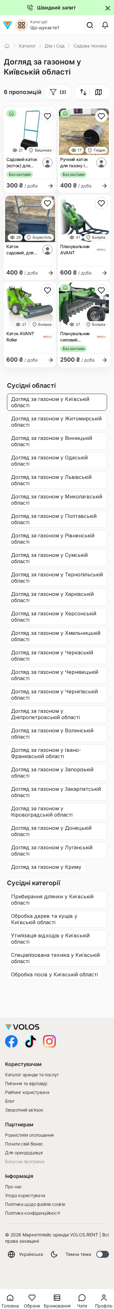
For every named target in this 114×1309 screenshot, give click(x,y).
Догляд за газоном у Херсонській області (53, 616)
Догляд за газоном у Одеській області (49, 460)
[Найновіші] (81, 92)
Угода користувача (25, 1195)
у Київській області (52, 899)
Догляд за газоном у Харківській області (52, 597)
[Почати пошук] (90, 25)
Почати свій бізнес (24, 1143)
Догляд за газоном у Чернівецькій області (54, 675)
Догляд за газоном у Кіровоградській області (42, 811)
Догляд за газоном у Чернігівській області (54, 694)
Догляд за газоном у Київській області (50, 402)
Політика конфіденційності (32, 1213)
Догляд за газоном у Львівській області (51, 480)
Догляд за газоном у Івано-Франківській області (46, 753)
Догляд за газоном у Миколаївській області (56, 499)
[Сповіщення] (105, 25)
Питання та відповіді (26, 1083)
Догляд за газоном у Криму (46, 867)
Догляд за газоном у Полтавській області (54, 519)
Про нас (13, 1186)
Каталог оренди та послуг (32, 1074)
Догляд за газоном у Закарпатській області (56, 792)
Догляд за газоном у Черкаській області (52, 655)
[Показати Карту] (98, 92)
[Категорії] (21, 25)
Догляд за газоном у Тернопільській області (57, 577)
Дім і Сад (55, 45)
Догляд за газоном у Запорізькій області (52, 772)
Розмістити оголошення (29, 1135)
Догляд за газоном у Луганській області (51, 850)
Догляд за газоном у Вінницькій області (51, 441)
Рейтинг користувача (27, 1092)
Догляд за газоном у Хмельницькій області (55, 636)
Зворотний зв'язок (24, 1109)
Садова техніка (90, 45)
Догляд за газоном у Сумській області (49, 558)
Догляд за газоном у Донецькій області (51, 831)
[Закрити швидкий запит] (107, 7)
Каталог (27, 45)
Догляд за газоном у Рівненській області (52, 538)
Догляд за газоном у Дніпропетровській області (45, 714)
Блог (10, 1101)
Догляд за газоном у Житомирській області (56, 421)
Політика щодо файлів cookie (35, 1204)
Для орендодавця (24, 1152)
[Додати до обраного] (47, 116)
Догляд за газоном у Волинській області (52, 733)
